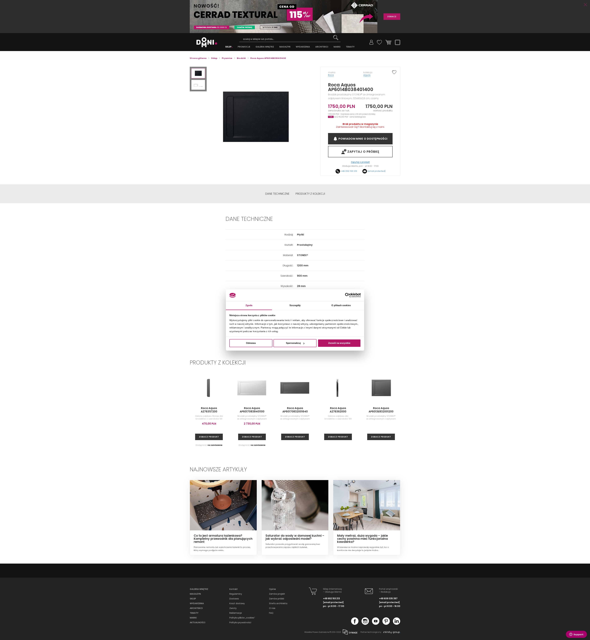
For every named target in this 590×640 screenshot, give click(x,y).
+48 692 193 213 (349, 171)
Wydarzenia (197, 603)
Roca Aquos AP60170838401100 (252, 409)
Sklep (193, 598)
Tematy (194, 612)
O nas (272, 608)
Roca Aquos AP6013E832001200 (381, 409)
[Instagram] (365, 624)
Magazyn (195, 593)
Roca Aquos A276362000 (338, 409)
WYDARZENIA (303, 46)
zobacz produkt (209, 436)
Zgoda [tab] (249, 305)
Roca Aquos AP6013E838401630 (510, 409)
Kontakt (233, 589)
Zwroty (233, 608)
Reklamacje (235, 612)
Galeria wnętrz (199, 589)
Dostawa (234, 598)
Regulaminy (235, 593)
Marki (193, 617)
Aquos (366, 75)
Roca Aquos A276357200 (209, 409)
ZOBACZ (391, 16)
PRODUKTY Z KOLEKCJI (310, 193)
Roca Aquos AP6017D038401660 (467, 409)
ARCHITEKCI (321, 46)
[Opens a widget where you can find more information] (576, 634)
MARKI (337, 46)
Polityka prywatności (240, 622)
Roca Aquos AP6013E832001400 (553, 409)
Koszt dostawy (237, 603)
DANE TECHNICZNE (277, 193)
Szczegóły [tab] (295, 305)
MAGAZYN (284, 46)
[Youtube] (375, 624)
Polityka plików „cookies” (242, 617)
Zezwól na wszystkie (339, 343)
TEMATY (350, 46)
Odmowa (251, 343)
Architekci (196, 608)
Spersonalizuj (293, 343)
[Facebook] (354, 624)
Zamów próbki (276, 598)
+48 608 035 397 (388, 598)
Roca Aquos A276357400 (424, 409)
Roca (331, 75)
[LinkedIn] (396, 624)
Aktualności (197, 622)
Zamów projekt (277, 593)
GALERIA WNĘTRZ (265, 46)
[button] (198, 73)
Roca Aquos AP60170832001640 (295, 409)
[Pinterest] (386, 624)
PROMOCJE (244, 46)
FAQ (271, 612)
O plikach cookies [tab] (341, 305)
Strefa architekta (278, 603)
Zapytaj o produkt (360, 162)
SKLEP (228, 46)
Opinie (272, 589)
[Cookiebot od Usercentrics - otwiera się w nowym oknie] (347, 295)
